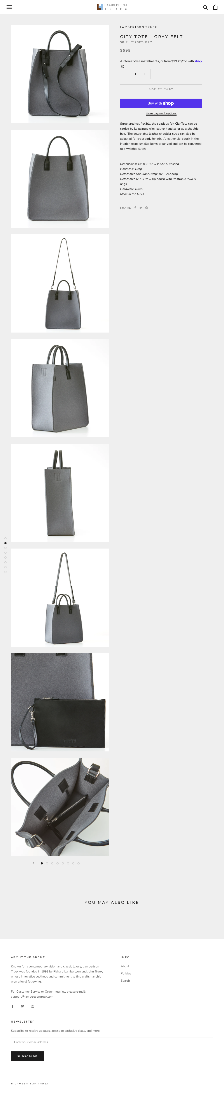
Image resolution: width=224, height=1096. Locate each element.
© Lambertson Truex (30, 1083)
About (125, 966)
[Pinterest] (146, 207)
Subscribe (27, 1056)
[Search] (205, 7)
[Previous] (33, 863)
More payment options (161, 113)
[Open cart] (215, 7)
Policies (126, 973)
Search (125, 981)
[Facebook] (135, 207)
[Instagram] (32, 1006)
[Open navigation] (9, 7)
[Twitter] (141, 207)
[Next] (87, 863)
